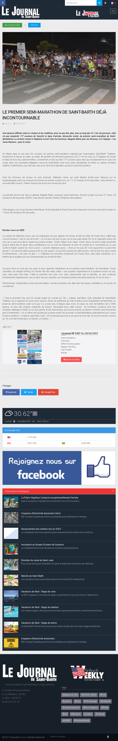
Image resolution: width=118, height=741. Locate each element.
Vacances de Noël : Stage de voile (38, 576)
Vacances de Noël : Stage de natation (40, 591)
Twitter (29, 392)
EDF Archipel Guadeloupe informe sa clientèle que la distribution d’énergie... (54, 501)
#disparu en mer (70, 695)
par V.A (8, 123)
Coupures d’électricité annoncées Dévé (41, 497)
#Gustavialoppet (81, 720)
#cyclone (67, 701)
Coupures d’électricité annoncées (38, 623)
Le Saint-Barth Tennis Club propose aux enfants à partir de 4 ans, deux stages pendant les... (61, 610)
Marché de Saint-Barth (32, 560)
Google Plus (49, 392)
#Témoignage (90, 701)
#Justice (88, 714)
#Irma (102, 695)
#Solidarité (105, 701)
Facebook (11, 392)
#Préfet (104, 707)
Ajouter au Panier (72, 359)
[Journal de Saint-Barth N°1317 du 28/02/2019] (29, 347)
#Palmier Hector (88, 695)
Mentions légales (58, 736)
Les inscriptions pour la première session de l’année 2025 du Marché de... (53, 563)
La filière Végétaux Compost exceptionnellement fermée (49, 638)
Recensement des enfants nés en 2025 (41, 513)
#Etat (65, 714)
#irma (77, 701)
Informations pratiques (17, 491)
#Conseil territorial (71, 707)
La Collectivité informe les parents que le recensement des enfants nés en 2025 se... (57, 517)
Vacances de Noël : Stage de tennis (39, 607)
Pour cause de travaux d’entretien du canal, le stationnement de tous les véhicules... (57, 548)
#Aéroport (75, 714)
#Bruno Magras (90, 707)
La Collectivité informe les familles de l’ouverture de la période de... (50, 532)
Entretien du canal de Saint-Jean (37, 544)
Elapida (23, 737)
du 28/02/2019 (79, 333)
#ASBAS (67, 720)
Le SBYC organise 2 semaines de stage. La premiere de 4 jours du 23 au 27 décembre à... (60, 579)
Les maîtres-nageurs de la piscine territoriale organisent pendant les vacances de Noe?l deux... (62, 595)
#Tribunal (100, 714)
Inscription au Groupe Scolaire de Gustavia (42, 529)
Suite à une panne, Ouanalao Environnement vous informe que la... (50, 642)
